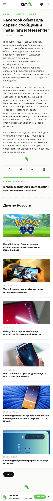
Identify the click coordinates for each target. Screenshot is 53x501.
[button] (8, 474)
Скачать (40, 497)
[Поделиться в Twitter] (21, 169)
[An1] (26, 4)
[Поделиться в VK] (32, 169)
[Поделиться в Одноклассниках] (44, 169)
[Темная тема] (41, 4)
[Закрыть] (48, 497)
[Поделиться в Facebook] (9, 169)
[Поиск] (48, 4)
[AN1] (26, 488)
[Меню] (4, 4)
